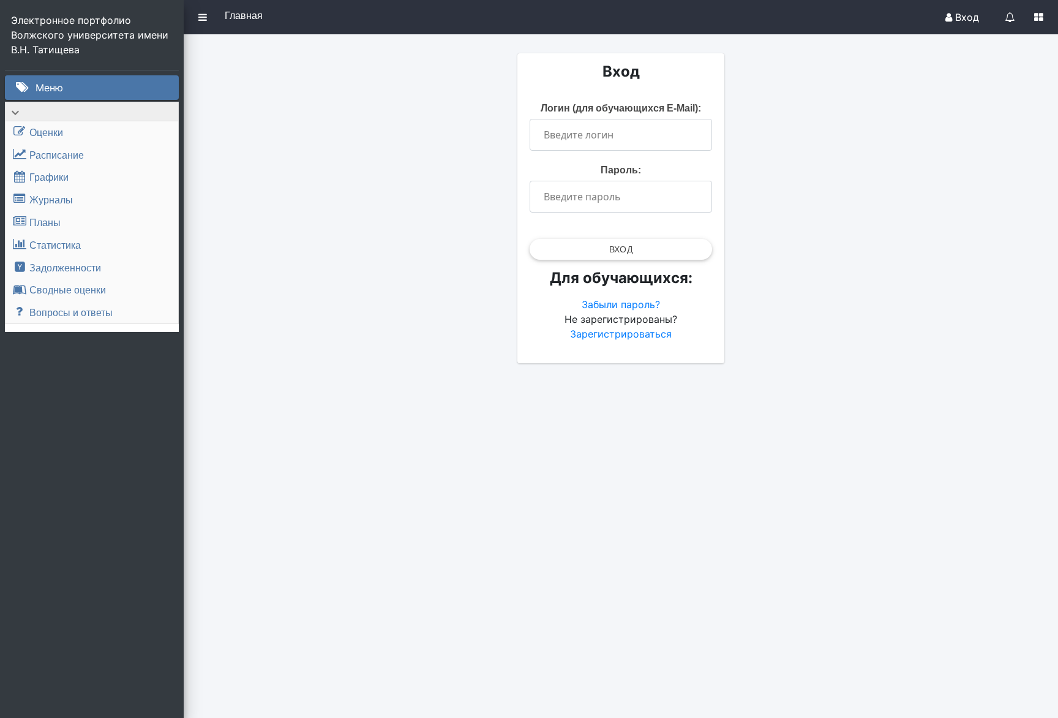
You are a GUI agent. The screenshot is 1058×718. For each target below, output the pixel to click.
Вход (965, 17)
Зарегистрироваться (621, 334)
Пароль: (621, 170)
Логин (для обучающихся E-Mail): (621, 108)
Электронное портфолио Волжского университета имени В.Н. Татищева (91, 35)
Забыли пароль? (621, 304)
